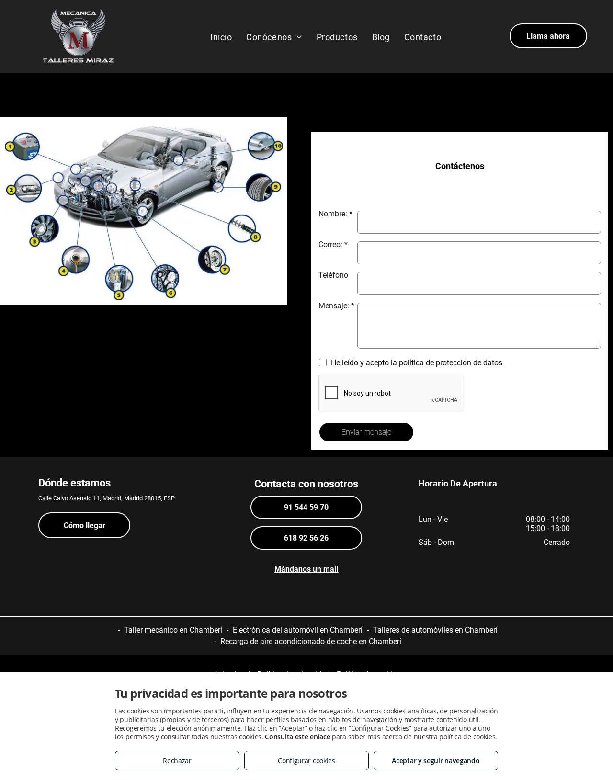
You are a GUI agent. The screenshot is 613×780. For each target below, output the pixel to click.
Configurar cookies (306, 760)
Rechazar (177, 760)
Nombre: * (335, 213)
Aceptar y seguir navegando (435, 760)
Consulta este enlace (297, 736)
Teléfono (333, 275)
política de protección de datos (450, 362)
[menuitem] (221, 37)
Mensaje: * (336, 305)
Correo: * (333, 244)
